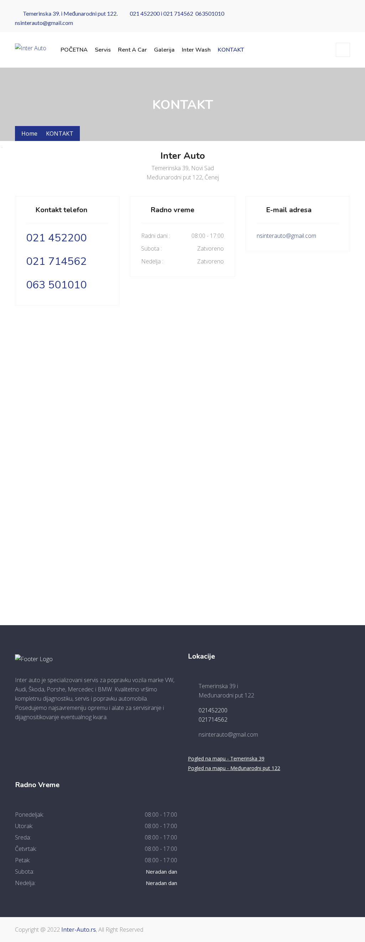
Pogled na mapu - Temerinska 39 (226, 758)
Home (29, 133)
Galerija (164, 49)
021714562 (213, 719)
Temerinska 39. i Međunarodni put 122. (70, 13)
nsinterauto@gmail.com (44, 22)
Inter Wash (196, 49)
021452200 (213, 710)
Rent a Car (132, 49)
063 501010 (56, 285)
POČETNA (74, 49)
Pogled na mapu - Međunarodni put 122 (234, 768)
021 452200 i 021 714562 (160, 13)
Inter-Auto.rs (78, 929)
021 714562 (56, 261)
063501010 (209, 13)
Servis (103, 49)
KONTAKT (231, 49)
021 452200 (56, 238)
